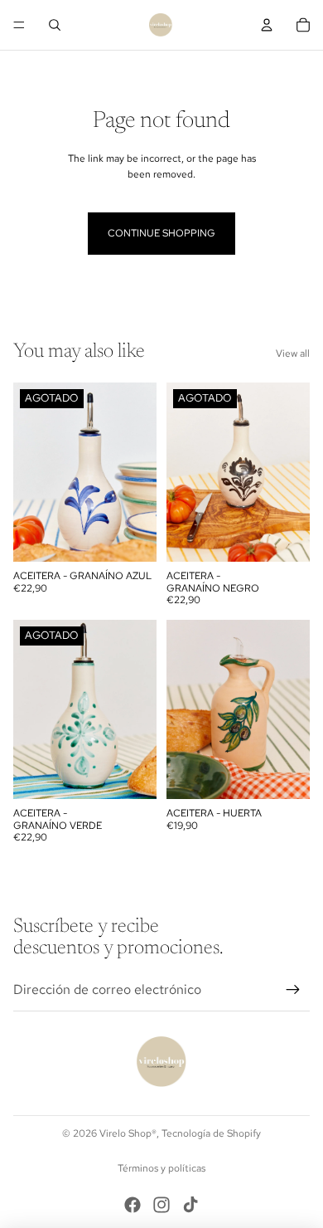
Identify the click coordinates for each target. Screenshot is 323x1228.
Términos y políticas (161, 1168)
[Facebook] (132, 1205)
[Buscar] (54, 25)
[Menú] (19, 25)
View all (293, 353)
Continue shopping (161, 233)
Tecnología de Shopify (211, 1133)
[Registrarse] (293, 989)
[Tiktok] (190, 1205)
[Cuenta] (266, 25)
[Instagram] (161, 1205)
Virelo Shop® (128, 1133)
